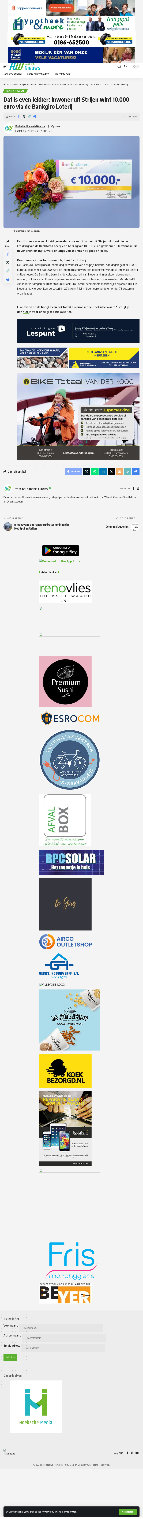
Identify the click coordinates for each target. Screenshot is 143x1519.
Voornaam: (10, 1325)
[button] (128, 1512)
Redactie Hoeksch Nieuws (30, 126)
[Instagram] (138, 488)
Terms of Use (69, 1511)
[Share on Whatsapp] (95, 471)
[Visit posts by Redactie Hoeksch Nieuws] (7, 488)
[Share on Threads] (111, 471)
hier (26, 312)
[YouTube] (137, 1453)
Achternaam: (12, 1335)
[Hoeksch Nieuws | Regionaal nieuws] (24, 66)
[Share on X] (23, 116)
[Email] (119, 471)
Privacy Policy (49, 1511)
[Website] (129, 488)
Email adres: (11, 1345)
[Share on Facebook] (18, 116)
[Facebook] (133, 488)
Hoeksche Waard (15, 91)
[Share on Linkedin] (103, 471)
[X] (132, 1453)
